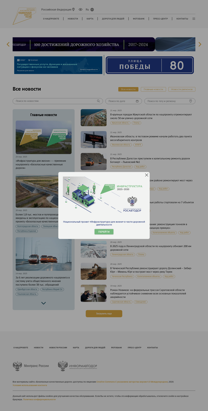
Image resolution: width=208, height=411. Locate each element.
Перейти (104, 231)
